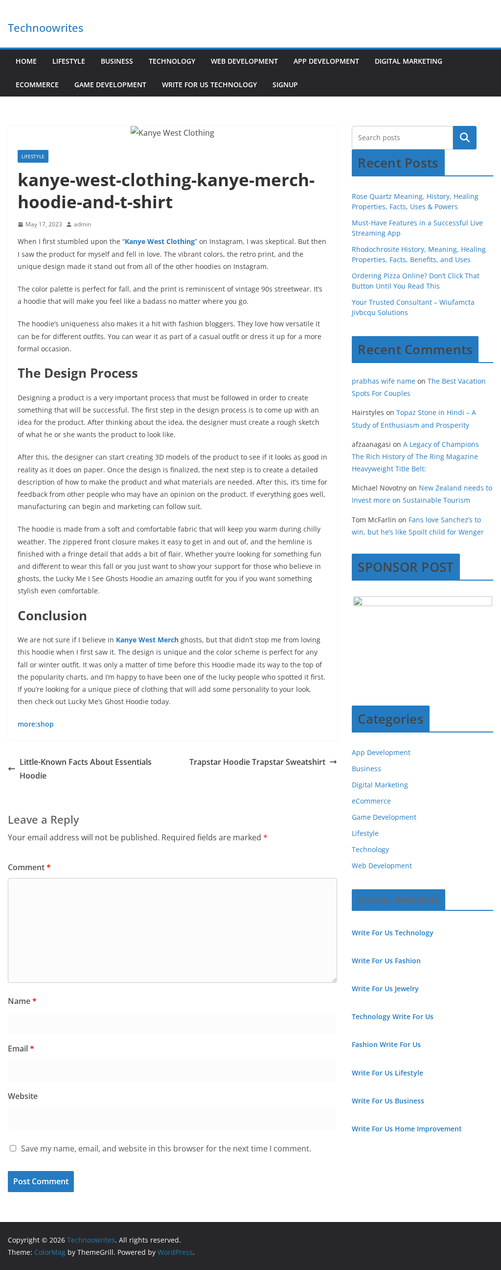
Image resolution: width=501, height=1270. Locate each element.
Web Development (244, 61)
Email (21, 1048)
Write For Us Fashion (386, 960)
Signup (285, 84)
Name (22, 1001)
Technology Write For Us (392, 1016)
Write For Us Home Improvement (407, 1128)
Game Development (110, 84)
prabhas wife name (383, 381)
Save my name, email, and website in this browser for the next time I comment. (166, 1148)
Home (26, 61)
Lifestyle (68, 61)
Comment (29, 867)
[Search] (465, 137)
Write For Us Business (388, 1100)
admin (82, 224)
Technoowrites (46, 27)
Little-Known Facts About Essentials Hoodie (86, 769)
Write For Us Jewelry (385, 988)
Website (23, 1096)
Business (117, 61)
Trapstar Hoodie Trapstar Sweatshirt (257, 762)
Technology (172, 61)
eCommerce (37, 84)
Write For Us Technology (209, 84)
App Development (326, 61)
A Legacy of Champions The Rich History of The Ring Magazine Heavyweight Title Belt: (415, 456)
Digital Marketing (408, 61)
